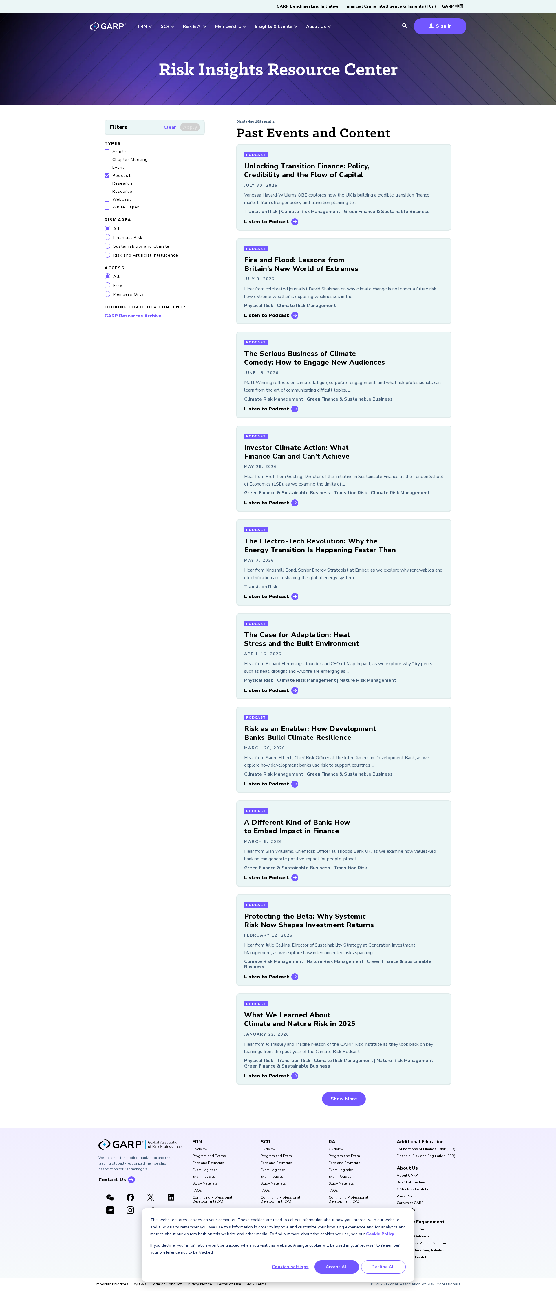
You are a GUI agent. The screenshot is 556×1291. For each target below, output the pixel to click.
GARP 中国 (452, 6)
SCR (265, 1141)
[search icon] (404, 26)
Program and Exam (276, 1156)
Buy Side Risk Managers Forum (422, 1243)
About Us (407, 1168)
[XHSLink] (110, 1210)
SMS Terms (256, 1284)
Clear (170, 127)
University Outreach (412, 1230)
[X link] (150, 1198)
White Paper (125, 207)
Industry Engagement (421, 1222)
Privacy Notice (199, 1284)
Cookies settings (290, 1267)
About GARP (407, 1176)
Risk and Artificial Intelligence (145, 255)
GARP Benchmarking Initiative (308, 6)
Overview (200, 1149)
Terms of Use (228, 1284)
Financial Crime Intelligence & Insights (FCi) (390, 6)
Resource (122, 191)
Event (118, 167)
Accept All (337, 1267)
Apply (190, 127)
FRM (197, 1141)
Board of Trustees (411, 1183)
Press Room (407, 1196)
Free (117, 285)
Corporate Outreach (413, 1236)
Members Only (128, 294)
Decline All (383, 1267)
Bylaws (139, 1284)
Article (119, 151)
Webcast (121, 199)
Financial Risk (127, 237)
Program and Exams (209, 1156)
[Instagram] (130, 1210)
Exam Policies (204, 1177)
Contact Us (406, 1210)
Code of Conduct (166, 1284)
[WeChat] (110, 1198)
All (116, 229)
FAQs (197, 1191)
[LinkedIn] (171, 1198)
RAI (332, 1141)
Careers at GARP (410, 1203)
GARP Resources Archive (133, 316)
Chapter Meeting (130, 159)
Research (122, 183)
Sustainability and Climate (141, 246)
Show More (344, 1099)
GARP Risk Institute (412, 1190)
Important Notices (112, 1284)
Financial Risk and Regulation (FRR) (426, 1156)
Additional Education (420, 1141)
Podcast (121, 175)
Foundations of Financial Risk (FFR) (426, 1149)
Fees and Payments (208, 1163)
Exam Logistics (205, 1170)
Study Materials (205, 1184)
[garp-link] (108, 27)
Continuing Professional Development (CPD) (212, 1200)
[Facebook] (130, 1198)
